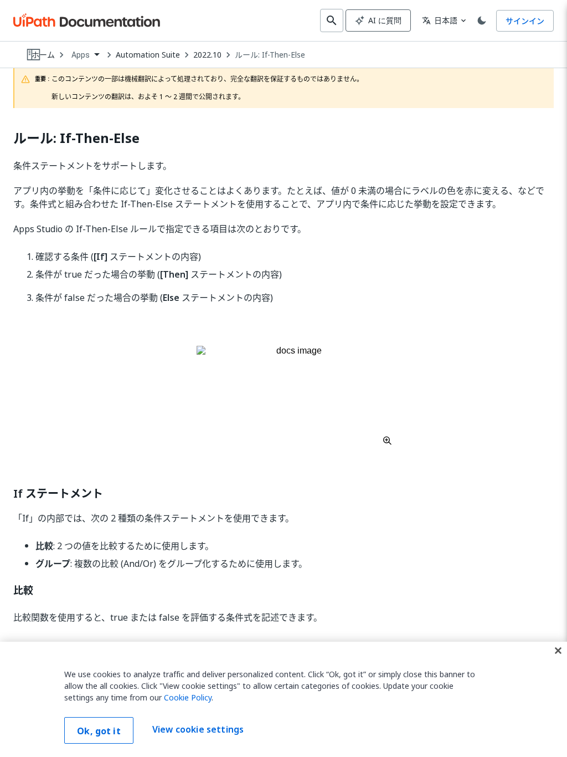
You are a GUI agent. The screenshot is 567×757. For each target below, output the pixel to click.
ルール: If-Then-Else (270, 55)
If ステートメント (58, 494)
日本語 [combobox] (439, 20)
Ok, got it (99, 731)
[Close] (558, 650)
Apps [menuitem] (80, 54)
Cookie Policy (188, 697)
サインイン (525, 21)
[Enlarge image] (294, 395)
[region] (283, 699)
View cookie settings (198, 729)
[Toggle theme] (481, 20)
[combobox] (85, 55)
